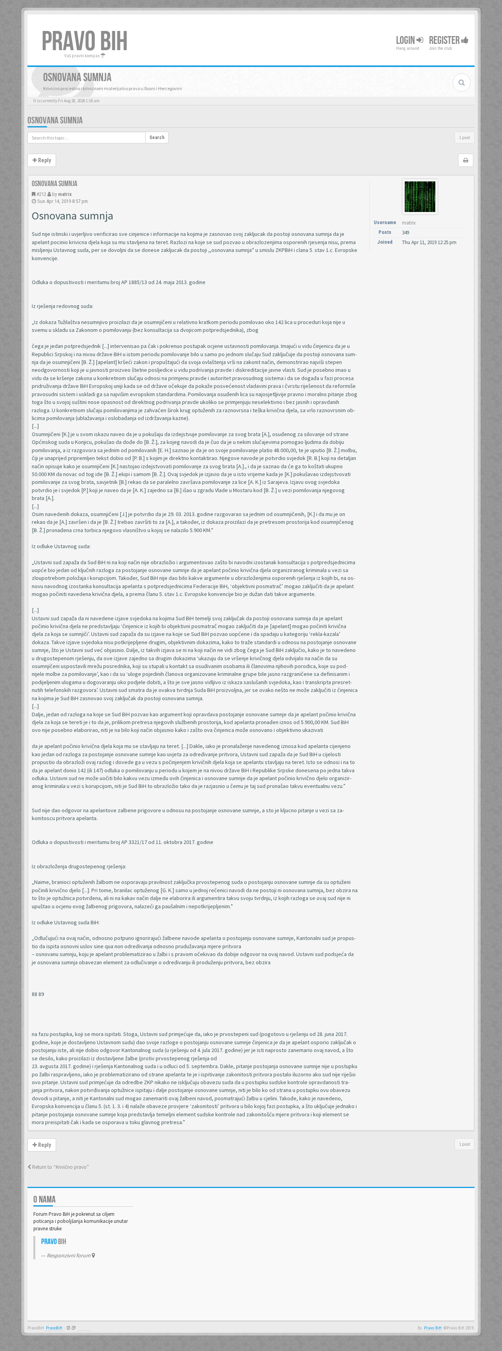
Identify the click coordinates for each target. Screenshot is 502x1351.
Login (406, 40)
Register (445, 40)
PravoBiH (54, 1328)
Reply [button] (44, 160)
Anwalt (84, 1328)
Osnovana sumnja (55, 120)
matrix (65, 194)
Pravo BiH (433, 1328)
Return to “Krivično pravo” (60, 1167)
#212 (41, 194)
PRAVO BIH (85, 41)
